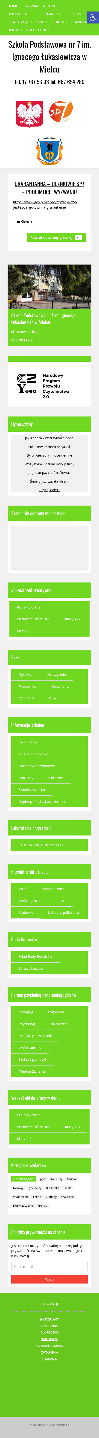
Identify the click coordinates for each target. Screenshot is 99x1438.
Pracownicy (28, 686)
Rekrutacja (49, 1339)
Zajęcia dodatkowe (33, 754)
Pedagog (26, 1012)
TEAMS (77, 14)
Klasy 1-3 (24, 631)
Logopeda (56, 1012)
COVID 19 (26, 698)
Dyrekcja (25, 674)
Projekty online (29, 607)
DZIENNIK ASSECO (22, 14)
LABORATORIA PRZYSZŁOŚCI (42, 845)
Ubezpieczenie (53, 888)
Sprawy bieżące (31, 968)
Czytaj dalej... (49, 489)
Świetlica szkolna (32, 789)
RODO (60, 900)
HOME (12, 5)
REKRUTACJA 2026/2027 (27, 21)
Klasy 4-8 (72, 619)
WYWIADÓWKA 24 (40, 5)
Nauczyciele (56, 674)
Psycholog (27, 1024)
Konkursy (26, 777)
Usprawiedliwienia (49, 1346)
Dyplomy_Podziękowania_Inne (42, 801)
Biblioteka (56, 777)
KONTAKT (83, 21)
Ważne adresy (30, 1047)
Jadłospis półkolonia (63, 912)
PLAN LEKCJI (55, 14)
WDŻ (22, 888)
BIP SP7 (61, 21)
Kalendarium (28, 742)
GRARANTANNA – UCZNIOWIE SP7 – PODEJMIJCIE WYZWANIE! (49, 187)
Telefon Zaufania (32, 1071)
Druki (53, 698)
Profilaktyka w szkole (35, 1035)
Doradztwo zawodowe (37, 765)
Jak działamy (49, 1319)
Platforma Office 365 (33, 619)
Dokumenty (60, 686)
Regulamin (49, 1359)
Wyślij (49, 1279)
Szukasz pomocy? (33, 1059)
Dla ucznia (49, 1326)
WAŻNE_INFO (30, 900)
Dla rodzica (58, 1024)
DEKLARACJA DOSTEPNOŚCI (30, 29)
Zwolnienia (49, 1352)
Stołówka (26, 912)
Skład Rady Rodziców (35, 956)
